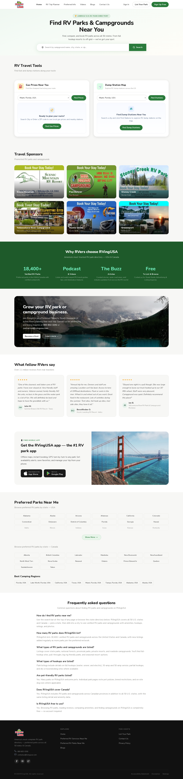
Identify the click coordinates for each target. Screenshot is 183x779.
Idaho (27, 528)
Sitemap (166, 774)
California (130, 516)
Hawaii (156, 522)
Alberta (27, 555)
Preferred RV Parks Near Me (72, 743)
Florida (104, 522)
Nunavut (78, 561)
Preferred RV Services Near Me (73, 738)
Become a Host (32, 336)
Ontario (104, 561)
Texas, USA (76, 583)
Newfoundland (156, 555)
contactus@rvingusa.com (27, 755)
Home (39, 4)
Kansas (130, 528)
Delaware (53, 522)
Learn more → (52, 336)
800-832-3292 (23, 751)
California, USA (61, 583)
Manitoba (104, 555)
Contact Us (104, 4)
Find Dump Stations (131, 127)
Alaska (52, 516)
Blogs (92, 4)
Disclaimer (156, 774)
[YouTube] (22, 761)
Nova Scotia (52, 561)
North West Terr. (26, 561)
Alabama (26, 516)
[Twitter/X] (28, 761)
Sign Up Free (160, 4)
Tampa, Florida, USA (113, 583)
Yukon (52, 567)
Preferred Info (70, 4)
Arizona (78, 516)
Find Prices (78, 98)
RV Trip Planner (53, 4)
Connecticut (26, 522)
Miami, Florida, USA (93, 583)
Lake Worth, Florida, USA (40, 583)
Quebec (156, 561)
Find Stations (157, 98)
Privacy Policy (124, 743)
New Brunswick (130, 555)
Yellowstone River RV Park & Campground (144, 405)
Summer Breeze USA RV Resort (35, 409)
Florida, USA (21, 583)
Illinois (52, 528)
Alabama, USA (132, 583)
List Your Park (141, 4)
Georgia (130, 522)
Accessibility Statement (140, 774)
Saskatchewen (27, 567)
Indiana (78, 528)
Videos (83, 4)
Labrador (78, 555)
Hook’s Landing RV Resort (87, 412)
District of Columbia (78, 522)
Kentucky (156, 528)
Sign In (126, 4)
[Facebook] (16, 761)
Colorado (156, 516)
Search (139, 47)
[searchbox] (85, 47)
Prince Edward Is (130, 561)
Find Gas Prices (52, 126)
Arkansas (104, 516)
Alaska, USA (147, 583)
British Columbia (52, 555)
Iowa (104, 528)
